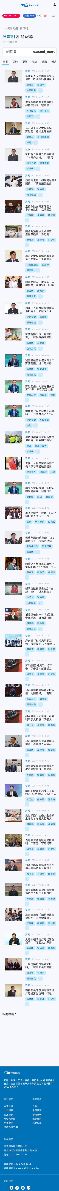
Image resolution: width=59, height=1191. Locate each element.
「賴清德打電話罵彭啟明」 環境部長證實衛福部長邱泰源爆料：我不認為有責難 (13, 964)
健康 (27, 149)
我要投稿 (37, 1123)
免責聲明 (8, 1123)
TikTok (28, 1188)
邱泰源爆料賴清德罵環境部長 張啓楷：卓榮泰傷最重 (13, 741)
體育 (54, 61)
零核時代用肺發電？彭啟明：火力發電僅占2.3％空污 (13, 411)
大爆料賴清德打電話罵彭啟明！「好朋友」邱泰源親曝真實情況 (13, 939)
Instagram (17, 1188)
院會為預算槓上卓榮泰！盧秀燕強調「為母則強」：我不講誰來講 (13, 231)
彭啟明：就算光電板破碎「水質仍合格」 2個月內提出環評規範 (13, 154)
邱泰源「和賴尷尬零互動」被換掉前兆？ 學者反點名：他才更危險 (13, 640)
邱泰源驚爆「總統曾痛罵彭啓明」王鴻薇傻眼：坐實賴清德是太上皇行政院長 (13, 914)
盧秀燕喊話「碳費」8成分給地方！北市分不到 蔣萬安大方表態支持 (13, 513)
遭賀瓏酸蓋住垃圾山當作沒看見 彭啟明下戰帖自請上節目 (13, 437)
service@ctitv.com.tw (27, 1168)
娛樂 (44, 61)
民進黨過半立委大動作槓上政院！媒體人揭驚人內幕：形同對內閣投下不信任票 (13, 815)
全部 (5, 61)
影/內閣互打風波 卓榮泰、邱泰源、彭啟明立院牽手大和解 (13, 665)
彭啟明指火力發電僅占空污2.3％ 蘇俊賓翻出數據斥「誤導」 (13, 386)
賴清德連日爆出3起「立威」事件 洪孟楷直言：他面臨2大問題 (13, 588)
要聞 (25, 61)
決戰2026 (29, 15)
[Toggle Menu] (53, 16)
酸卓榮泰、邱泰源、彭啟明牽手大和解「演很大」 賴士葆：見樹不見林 (13, 716)
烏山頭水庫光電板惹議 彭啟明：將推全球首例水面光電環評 (13, 128)
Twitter (6, 1188)
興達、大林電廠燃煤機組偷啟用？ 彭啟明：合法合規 (13, 308)
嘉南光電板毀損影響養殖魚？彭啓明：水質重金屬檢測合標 (13, 256)
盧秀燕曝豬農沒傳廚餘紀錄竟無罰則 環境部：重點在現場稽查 (13, 102)
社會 (34, 61)
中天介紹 (8, 1106)
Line (23, 1188)
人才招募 (8, 1110)
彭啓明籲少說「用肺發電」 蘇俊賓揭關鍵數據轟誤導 (13, 334)
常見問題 (37, 1110)
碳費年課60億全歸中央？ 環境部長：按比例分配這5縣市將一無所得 (13, 537)
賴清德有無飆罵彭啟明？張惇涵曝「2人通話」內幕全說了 (13, 563)
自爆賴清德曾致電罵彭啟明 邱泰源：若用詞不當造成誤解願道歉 (13, 840)
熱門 (46, 15)
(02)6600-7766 (19, 1154)
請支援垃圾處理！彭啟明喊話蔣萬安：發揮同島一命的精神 (13, 488)
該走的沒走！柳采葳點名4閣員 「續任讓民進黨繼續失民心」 (13, 180)
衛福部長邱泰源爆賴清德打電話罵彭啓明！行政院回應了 (13, 990)
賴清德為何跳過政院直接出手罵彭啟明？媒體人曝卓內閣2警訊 (13, 865)
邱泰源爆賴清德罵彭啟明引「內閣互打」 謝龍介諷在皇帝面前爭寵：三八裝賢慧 (13, 690)
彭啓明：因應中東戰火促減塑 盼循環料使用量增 (13, 76)
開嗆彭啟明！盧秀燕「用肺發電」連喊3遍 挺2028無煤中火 (13, 282)
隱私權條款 (10, 1119)
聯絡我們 (37, 1114)
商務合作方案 (11, 1127)
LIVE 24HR (12, 15)
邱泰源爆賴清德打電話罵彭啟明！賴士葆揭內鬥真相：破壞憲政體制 (13, 889)
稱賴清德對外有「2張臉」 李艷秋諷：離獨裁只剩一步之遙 (13, 614)
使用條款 (8, 1114)
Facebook (11, 1188)
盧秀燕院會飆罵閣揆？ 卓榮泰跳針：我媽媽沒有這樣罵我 (13, 206)
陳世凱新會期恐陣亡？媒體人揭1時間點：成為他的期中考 (13, 790)
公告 (34, 1106)
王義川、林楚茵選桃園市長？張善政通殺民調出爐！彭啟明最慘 (13, 463)
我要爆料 (37, 1119)
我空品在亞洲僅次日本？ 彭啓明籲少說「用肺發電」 (13, 360)
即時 (39, 15)
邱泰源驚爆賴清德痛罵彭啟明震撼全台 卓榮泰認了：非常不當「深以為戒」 (13, 765)
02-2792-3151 (23, 1164)
